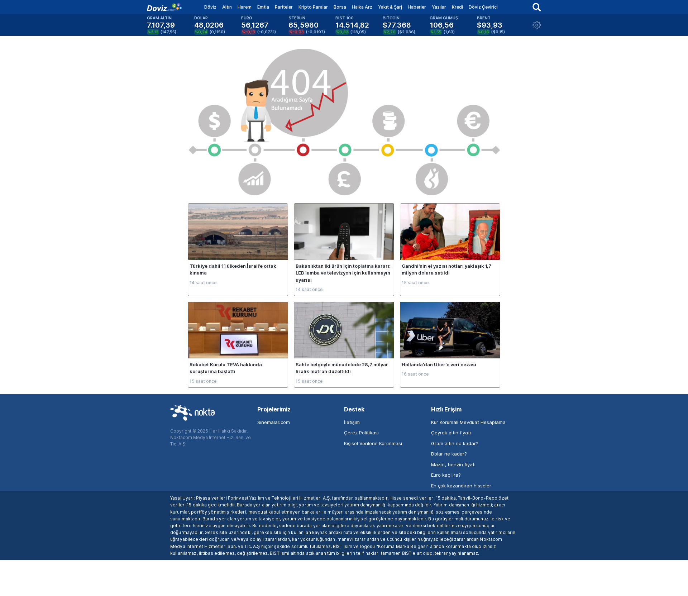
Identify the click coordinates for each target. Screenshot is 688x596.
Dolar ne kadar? (449, 454)
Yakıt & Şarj (390, 7)
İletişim (352, 422)
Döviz (210, 7)
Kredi (457, 7)
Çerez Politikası (361, 432)
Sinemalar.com (273, 422)
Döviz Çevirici (483, 7)
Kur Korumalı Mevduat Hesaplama (468, 422)
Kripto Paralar (313, 7)
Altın (227, 7)
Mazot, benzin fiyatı (453, 464)
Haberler (417, 7)
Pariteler (284, 7)
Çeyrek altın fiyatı (451, 432)
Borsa (340, 7)
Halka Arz (362, 7)
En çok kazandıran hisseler (461, 485)
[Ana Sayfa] (164, 7)
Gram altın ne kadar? (454, 443)
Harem (245, 7)
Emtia (263, 7)
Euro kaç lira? (446, 475)
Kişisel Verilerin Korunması (373, 443)
